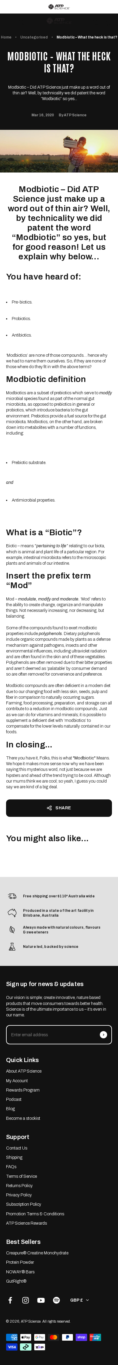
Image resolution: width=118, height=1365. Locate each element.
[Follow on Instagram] (25, 1300)
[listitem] (59, 7)
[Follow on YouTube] (41, 1300)
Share (63, 808)
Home (6, 37)
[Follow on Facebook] (10, 1300)
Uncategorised (34, 37)
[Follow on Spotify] (56, 1300)
